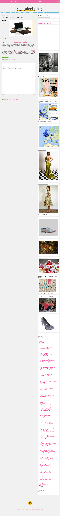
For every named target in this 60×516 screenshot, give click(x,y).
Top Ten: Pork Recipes (43, 416)
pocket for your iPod (17, 51)
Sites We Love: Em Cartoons (44, 473)
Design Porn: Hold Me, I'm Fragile (45, 410)
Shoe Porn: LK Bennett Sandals (45, 470)
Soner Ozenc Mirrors (43, 437)
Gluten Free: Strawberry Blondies (45, 394)
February (41, 489)
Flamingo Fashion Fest (43, 460)
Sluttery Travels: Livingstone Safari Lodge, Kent (47, 405)
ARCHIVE (41, 509)
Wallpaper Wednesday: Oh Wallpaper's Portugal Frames (48, 407)
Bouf (16, 52)
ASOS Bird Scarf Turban (43, 449)
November (42, 340)
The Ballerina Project (43, 478)
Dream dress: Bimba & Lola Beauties (45, 464)
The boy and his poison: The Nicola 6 (45, 479)
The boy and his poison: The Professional (46, 423)
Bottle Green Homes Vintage (44, 359)
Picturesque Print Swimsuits (44, 348)
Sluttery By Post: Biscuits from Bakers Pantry (47, 428)
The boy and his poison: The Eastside (45, 444)
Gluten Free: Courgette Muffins (45, 463)
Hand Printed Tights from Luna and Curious (46, 368)
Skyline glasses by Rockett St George (45, 408)
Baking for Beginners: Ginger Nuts (45, 361)
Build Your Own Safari (43, 382)
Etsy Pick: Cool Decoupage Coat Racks (46, 439)
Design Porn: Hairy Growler (44, 387)
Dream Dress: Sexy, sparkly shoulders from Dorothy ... (48, 381)
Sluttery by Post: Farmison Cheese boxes (46, 452)
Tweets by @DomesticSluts (42, 20)
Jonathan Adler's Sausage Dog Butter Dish (46, 380)
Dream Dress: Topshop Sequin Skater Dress (46, 456)
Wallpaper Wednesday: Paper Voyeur (45, 472)
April (41, 486)
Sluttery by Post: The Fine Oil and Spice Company (47, 367)
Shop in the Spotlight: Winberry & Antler (46, 374)
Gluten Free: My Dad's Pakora (44, 429)
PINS (44, 12)
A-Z (48, 12)
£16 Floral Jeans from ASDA (44, 401)
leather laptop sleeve (17, 42)
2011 (40, 491)
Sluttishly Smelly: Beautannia (44, 417)
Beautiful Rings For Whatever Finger (45, 465)
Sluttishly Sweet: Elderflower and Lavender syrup (47, 390)
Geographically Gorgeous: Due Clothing (46, 362)
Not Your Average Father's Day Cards (45, 459)
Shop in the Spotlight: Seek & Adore (45, 356)
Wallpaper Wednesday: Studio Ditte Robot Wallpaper (48, 443)
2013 (40, 336)
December (42, 338)
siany (17, 60)
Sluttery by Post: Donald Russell (45, 474)
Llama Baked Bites (43, 366)
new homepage (29, 1)
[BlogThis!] (11, 59)
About (31, 506)
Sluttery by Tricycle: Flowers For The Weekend (47, 395)
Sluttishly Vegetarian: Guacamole (45, 383)
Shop (27, 506)
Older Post (33, 94)
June (41, 346)
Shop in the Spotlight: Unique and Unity (46, 471)
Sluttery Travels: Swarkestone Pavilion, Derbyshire (47, 357)
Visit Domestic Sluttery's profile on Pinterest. (45, 23)
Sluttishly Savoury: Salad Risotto (45, 412)
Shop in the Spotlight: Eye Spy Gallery (46, 409)
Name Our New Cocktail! (44, 355)
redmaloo (25, 42)
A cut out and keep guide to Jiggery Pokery (46, 411)
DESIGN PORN (31, 12)
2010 (40, 492)
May (41, 485)
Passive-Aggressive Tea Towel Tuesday (46, 415)
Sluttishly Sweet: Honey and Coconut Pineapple (47, 451)
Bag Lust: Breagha (42, 403)
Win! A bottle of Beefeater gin (44, 467)
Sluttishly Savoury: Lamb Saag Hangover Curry (47, 418)
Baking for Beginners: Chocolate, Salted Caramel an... (48, 352)
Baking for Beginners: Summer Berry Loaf (46, 457)
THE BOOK (39, 12)
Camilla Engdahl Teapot (43, 396)
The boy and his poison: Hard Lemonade (46, 347)
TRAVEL (24, 12)
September (42, 342)
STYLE (19, 12)
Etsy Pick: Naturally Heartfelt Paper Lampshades (47, 360)
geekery (12, 60)
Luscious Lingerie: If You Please (45, 377)
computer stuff (6, 60)
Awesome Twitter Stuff (43, 402)
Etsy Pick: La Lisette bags (44, 484)
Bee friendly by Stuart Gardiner (45, 425)
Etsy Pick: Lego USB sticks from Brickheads (46, 404)
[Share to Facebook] (14, 59)
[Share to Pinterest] (15, 59)
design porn (9, 60)
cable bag (32, 52)
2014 (40, 335)
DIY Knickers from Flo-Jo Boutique (45, 477)
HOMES (4, 12)
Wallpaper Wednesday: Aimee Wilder (46, 369)
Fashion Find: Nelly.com (43, 389)
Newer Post (3, 94)
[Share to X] (12, 59)
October (41, 341)
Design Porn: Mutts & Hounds (44, 353)
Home (18, 94)
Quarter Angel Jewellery (43, 432)
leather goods (15, 60)
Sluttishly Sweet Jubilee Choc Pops (45, 483)
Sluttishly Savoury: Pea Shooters (45, 375)
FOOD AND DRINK (12, 12)
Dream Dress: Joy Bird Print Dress (45, 421)
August (41, 343)
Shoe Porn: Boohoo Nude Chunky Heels (46, 354)
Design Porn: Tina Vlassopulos (44, 435)
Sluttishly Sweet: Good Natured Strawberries (47, 422)
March (41, 487)
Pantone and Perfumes (43, 384)
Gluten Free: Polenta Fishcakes (45, 349)
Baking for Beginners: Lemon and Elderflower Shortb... (48, 373)
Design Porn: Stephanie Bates (44, 363)
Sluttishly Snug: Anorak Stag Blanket (45, 446)
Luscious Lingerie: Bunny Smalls (45, 397)
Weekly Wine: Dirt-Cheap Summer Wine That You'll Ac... (48, 481)
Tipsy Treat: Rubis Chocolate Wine (45, 453)
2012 (40, 337)
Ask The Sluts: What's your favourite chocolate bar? (48, 370)
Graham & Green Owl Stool (44, 391)
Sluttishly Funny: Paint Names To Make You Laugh (47, 431)
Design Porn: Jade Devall (44, 398)
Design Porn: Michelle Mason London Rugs (46, 445)
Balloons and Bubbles (43, 424)
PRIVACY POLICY (35, 509)
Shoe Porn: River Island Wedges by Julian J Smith (47, 436)
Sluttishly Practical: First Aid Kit (44, 438)
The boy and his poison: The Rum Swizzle (46, 458)
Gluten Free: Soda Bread (44, 480)
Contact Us (36, 506)
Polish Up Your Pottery (43, 466)
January (41, 490)
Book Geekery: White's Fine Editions (45, 376)
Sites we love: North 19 (43, 430)
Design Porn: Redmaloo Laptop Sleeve (13, 17)
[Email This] (10, 59)
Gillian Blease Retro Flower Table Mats (46, 419)
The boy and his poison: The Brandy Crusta (46, 388)
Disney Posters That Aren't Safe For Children (47, 450)
